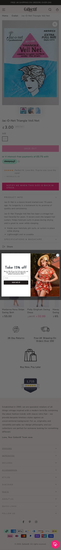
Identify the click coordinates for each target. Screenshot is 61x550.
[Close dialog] (57, 255)
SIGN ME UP (16, 282)
